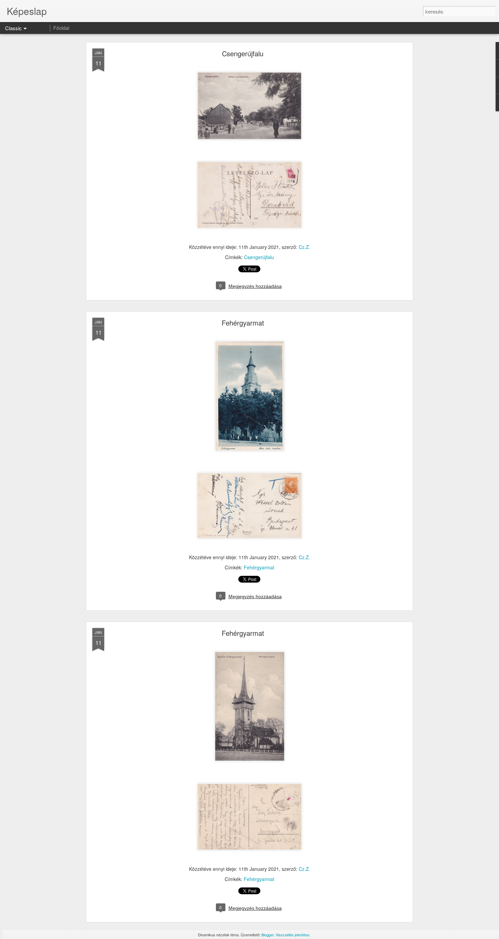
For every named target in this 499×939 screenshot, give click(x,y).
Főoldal (61, 27)
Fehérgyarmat (243, 323)
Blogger (267, 934)
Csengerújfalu (242, 53)
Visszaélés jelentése (292, 934)
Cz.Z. (304, 246)
